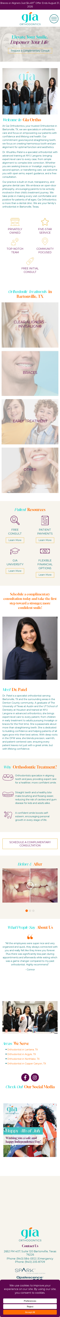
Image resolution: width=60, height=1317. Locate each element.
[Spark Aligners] (30, 1270)
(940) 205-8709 (35, 1261)
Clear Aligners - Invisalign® (30, 324)
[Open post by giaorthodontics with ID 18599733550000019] (30, 1130)
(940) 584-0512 (26, 1258)
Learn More (14, 540)
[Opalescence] (30, 1278)
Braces (30, 372)
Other (30, 469)
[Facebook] (25, 1077)
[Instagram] (35, 1077)
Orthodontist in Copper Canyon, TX (26, 1063)
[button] (26, 911)
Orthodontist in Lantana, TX (22, 1049)
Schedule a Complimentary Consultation (30, 843)
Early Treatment (30, 421)
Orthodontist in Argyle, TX (21, 1054)
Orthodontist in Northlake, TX (23, 1058)
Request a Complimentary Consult (30, 50)
